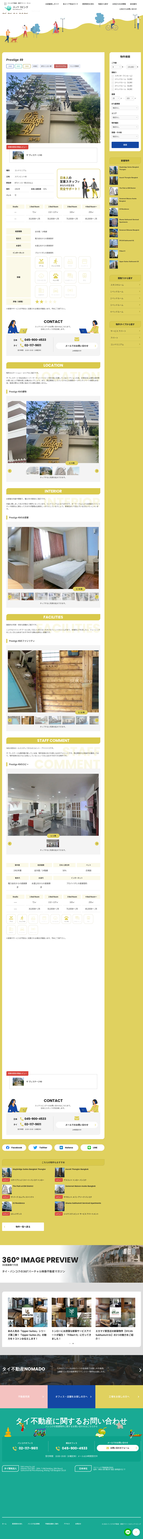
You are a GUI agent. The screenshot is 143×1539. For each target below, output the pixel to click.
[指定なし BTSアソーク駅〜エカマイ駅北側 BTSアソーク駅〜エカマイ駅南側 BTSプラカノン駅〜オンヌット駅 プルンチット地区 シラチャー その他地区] (125, 117)
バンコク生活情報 (34, 1524)
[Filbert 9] (114, 254)
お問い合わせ (128, 9)
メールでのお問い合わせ (76, 346)
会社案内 (133, 4)
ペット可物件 (74, 66)
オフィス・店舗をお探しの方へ (71, 1396)
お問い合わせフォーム (119, 1448)
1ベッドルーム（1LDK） (124, 79)
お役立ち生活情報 (119, 4)
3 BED (27, 66)
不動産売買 (24, 1396)
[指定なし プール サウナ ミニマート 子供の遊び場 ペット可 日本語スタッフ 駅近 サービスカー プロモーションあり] (125, 137)
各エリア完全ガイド (70, 4)
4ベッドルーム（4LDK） (124, 89)
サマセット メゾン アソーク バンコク (74, 1197)
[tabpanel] (28, 1317)
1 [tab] (70, 1344)
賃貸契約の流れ (88, 4)
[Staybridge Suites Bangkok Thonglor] (114, 170)
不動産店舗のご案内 (51, 1524)
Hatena (69, 1147)
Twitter (43, 1147)
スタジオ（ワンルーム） (124, 76)
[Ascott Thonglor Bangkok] (114, 180)
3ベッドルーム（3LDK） (124, 86)
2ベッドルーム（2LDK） (124, 82)
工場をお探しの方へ (119, 1396)
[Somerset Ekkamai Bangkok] (114, 233)
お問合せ (78, 1524)
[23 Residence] (114, 212)
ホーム (4, 1524)
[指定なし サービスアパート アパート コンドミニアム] (125, 127)
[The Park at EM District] (114, 191)
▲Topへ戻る (136, 1532)
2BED (18, 66)
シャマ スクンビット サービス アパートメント (77, 1214)
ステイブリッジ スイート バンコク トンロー (23, 1180)
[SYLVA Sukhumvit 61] (114, 243)
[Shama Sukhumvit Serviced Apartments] (114, 222)
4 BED (35, 66)
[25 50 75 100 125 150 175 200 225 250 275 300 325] (116, 98)
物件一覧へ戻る (23, 1227)
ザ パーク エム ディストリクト (18, 1197)
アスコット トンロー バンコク (71, 1180)
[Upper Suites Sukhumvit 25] (114, 264)
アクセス (67, 1524)
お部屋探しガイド (52, 4)
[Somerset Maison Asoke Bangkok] (114, 201)
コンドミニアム (61, 66)
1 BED (10, 66)
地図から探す (103, 4)
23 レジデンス (12, 1214)
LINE (95, 1147)
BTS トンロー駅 (46, 66)
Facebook (16, 1147)
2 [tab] (73, 1344)
